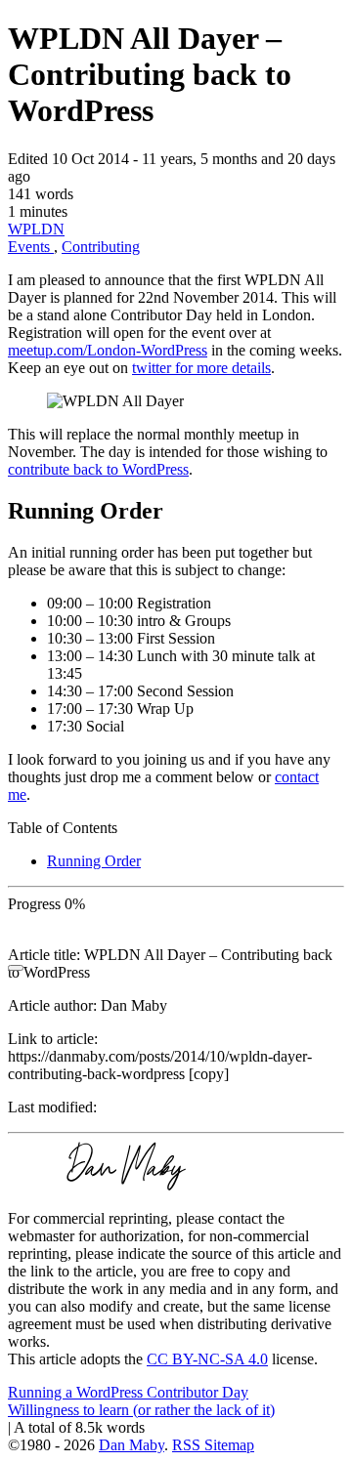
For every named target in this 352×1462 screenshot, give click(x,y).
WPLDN (36, 229)
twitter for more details (201, 367)
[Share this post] (15, 968)
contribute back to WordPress (98, 469)
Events (31, 246)
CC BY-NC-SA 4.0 (207, 1359)
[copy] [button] (209, 1073)
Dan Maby (131, 1445)
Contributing (101, 246)
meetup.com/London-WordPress (107, 350)
